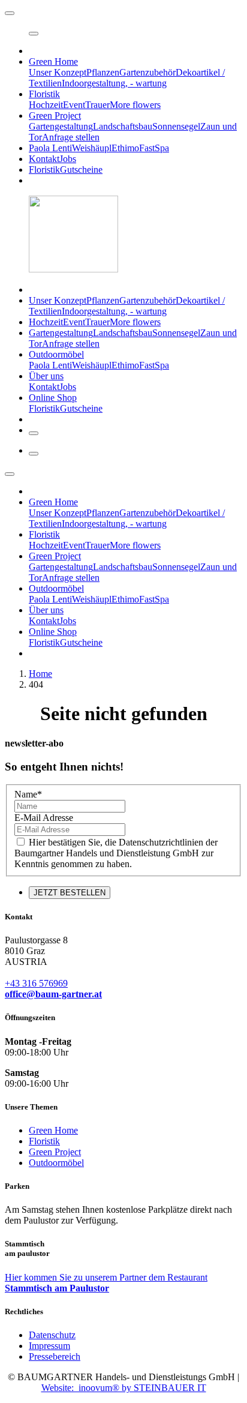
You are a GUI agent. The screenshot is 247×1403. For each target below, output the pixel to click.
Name (28, 794)
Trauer (97, 105)
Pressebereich (54, 1356)
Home (40, 673)
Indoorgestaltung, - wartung (114, 83)
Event (74, 105)
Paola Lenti (50, 148)
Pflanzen (102, 72)
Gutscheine (81, 169)
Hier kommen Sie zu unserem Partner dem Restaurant (106, 1282)
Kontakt (44, 159)
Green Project (55, 1152)
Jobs (67, 159)
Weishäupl (92, 148)
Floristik (44, 169)
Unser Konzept (57, 72)
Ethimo (125, 148)
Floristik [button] (44, 94)
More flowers (135, 105)
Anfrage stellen (71, 137)
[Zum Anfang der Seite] (9, 13)
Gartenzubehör (147, 72)
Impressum (49, 1346)
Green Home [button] (53, 61)
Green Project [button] (55, 115)
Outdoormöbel (56, 1163)
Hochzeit (46, 105)
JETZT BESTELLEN (70, 892)
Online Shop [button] (53, 397)
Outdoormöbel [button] (56, 354)
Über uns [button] (46, 376)
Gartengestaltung (61, 126)
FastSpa (154, 148)
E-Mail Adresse (43, 818)
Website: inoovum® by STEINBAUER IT (123, 1388)
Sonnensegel (176, 126)
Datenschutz (52, 1335)
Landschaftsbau (122, 126)
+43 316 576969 (36, 983)
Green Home (53, 1130)
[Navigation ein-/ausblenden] (33, 33)
